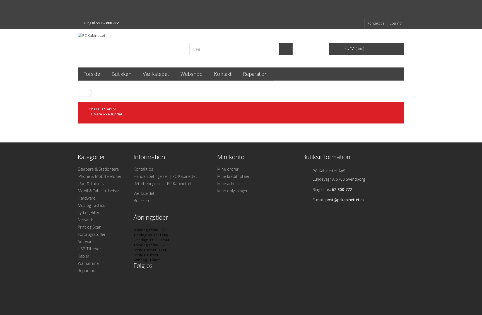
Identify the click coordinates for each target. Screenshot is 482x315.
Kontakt (223, 74)
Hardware (86, 198)
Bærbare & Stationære (98, 169)
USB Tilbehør (89, 248)
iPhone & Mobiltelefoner (99, 176)
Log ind (396, 23)
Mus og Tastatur (92, 205)
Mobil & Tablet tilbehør (98, 190)
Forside (91, 74)
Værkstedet (156, 74)
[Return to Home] (83, 92)
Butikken (121, 74)
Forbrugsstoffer (91, 234)
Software (86, 241)
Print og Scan (89, 227)
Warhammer (89, 263)
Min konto (230, 156)
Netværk (85, 219)
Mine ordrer (227, 169)
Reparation (255, 74)
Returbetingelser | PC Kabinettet (163, 183)
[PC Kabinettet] (129, 46)
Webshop (191, 74)
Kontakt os (375, 23)
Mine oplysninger (232, 190)
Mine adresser (230, 183)
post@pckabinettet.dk (345, 199)
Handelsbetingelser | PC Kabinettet (165, 176)
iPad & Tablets (91, 183)
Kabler (83, 256)
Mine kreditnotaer (233, 176)
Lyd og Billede (90, 212)
